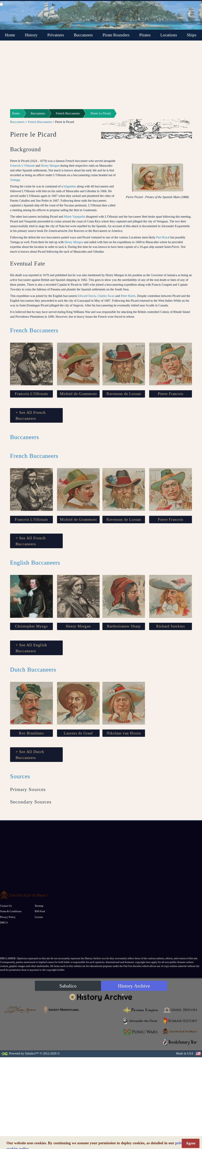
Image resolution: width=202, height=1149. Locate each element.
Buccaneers (83, 35)
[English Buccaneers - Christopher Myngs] (31, 596)
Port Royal (163, 237)
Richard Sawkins (170, 626)
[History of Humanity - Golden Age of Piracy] (180, 1031)
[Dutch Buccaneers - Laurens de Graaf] (78, 703)
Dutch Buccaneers (33, 669)
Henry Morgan (50, 165)
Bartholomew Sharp (124, 626)
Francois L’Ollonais (22, 165)
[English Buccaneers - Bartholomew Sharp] (123, 596)
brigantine (70, 186)
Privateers (55, 35)
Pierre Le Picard (101, 113)
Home (10, 35)
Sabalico (68, 985)
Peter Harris (128, 296)
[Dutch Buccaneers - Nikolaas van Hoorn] (123, 703)
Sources (20, 776)
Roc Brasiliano (31, 733)
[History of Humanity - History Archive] (101, 997)
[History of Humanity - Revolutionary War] (180, 1042)
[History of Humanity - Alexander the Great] (140, 1020)
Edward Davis (87, 296)
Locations (168, 35)
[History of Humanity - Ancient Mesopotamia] (61, 1009)
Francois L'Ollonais (31, 394)
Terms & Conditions (11, 911)
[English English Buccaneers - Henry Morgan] (78, 596)
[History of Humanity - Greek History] (180, 1009)
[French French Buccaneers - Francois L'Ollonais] (31, 364)
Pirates (145, 35)
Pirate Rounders (116, 35)
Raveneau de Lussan (124, 394)
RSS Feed (40, 911)
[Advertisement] (101, 77)
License (39, 917)
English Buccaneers (35, 562)
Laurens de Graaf (78, 733)
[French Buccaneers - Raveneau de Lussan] (123, 364)
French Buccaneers (68, 113)
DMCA (4, 922)
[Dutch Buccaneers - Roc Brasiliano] (31, 703)
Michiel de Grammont (78, 394)
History (31, 35)
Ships (191, 35)
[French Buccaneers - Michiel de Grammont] (78, 364)
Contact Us (6, 905)
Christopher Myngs (31, 626)
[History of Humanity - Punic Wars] (140, 1032)
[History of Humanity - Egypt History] (101, 1024)
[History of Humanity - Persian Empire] (140, 1009)
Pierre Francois (170, 394)
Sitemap (39, 905)
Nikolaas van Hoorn (124, 733)
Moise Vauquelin (74, 216)
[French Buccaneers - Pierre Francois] (170, 364)
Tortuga (15, 179)
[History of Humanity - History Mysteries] (22, 1009)
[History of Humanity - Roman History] (180, 1020)
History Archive (134, 985)
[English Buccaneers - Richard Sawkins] (170, 596)
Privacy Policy (8, 917)
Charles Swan (106, 296)
